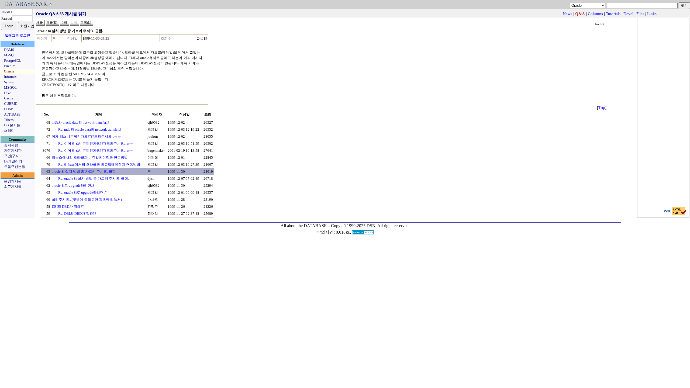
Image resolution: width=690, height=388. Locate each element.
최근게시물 (13, 187)
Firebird (10, 66)
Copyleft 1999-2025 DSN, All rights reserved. (370, 225)
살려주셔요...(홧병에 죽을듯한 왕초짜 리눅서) (87, 200)
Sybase (9, 82)
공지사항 (11, 145)
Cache (8, 98)
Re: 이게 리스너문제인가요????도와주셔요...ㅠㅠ (95, 143)
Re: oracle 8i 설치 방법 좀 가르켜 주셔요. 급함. (93, 178)
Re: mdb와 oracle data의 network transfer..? (90, 129)
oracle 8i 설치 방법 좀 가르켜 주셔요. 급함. (84, 171)
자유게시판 (13, 150)
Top (601, 107)
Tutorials (613, 14)
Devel (628, 14)
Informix (10, 77)
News (567, 14)
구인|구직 (11, 156)
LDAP (8, 109)
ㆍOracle (7, 71)
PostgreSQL (12, 60)
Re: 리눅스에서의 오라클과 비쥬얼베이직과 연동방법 (99, 164)
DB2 (7, 93)
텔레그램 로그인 (17, 35)
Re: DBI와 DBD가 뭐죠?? (77, 214)
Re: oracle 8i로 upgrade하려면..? (82, 192)
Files (640, 14)
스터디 (9, 131)
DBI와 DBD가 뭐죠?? (68, 207)
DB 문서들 (12, 125)
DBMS (9, 50)
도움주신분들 (14, 167)
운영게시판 (13, 181)
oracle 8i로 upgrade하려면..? (73, 185)
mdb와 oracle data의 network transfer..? (80, 122)
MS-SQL (10, 87)
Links (652, 14)
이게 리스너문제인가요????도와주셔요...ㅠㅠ (86, 136)
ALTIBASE (12, 114)
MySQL (10, 55)
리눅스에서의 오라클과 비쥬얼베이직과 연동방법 (90, 157)
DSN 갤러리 (13, 161)
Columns (595, 14)
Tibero (9, 120)
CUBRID (10, 104)
